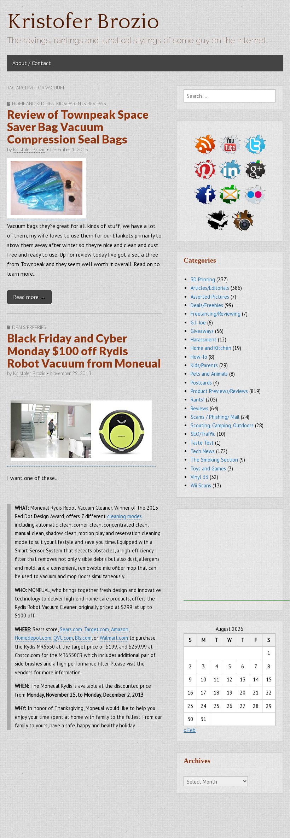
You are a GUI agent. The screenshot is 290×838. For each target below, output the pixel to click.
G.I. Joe (198, 322)
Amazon (119, 629)
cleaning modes (124, 516)
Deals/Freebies (29, 327)
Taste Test (202, 442)
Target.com (96, 629)
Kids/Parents (71, 103)
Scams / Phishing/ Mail (215, 417)
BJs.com (83, 637)
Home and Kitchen (33, 103)
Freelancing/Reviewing (215, 313)
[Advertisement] (237, 556)
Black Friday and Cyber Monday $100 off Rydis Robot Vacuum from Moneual (84, 350)
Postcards (201, 382)
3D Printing (203, 279)
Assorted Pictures (210, 296)
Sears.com (71, 629)
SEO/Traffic (203, 433)
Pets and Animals (209, 373)
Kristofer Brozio (83, 22)
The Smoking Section (214, 459)
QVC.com (63, 637)
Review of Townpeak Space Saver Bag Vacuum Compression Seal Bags (78, 126)
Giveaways (202, 331)
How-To (199, 356)
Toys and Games (208, 468)
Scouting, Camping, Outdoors (222, 425)
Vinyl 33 (199, 477)
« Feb (190, 730)
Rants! (197, 399)
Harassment (203, 339)
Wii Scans (201, 485)
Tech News (203, 451)
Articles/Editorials (210, 288)
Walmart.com (114, 637)
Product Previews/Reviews (219, 391)
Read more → (29, 296)
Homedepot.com (33, 637)
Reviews (96, 103)
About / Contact (31, 62)
